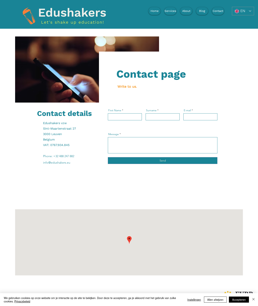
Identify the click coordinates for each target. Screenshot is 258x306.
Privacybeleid (22, 301)
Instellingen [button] (194, 299)
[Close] (253, 299)
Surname (151, 110)
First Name (114, 110)
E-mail (187, 110)
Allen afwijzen (215, 299)
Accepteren (239, 299)
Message (113, 134)
